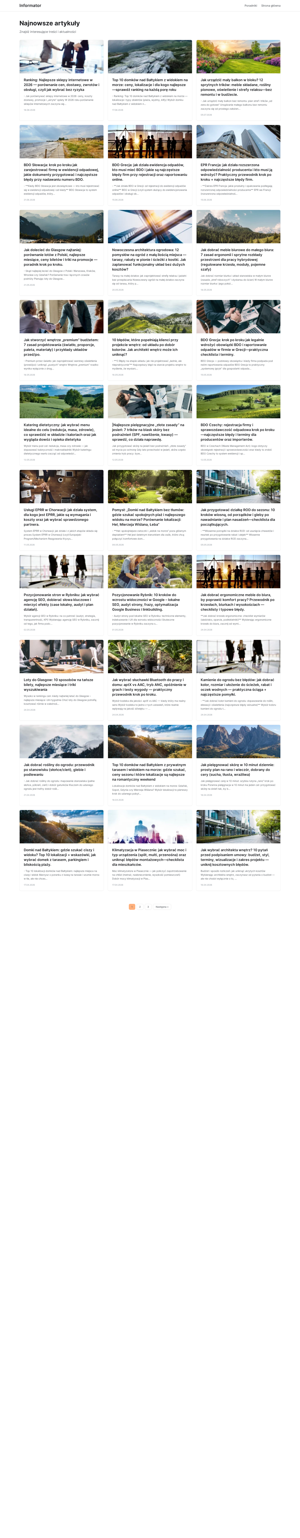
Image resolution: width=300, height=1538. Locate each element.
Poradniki (251, 5)
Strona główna (271, 5)
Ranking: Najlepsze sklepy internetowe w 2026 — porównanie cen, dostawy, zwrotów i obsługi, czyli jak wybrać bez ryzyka (61, 85)
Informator (30, 5)
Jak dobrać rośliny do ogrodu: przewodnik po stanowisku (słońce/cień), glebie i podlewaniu (59, 770)
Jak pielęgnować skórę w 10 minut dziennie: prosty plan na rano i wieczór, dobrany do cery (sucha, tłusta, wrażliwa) (237, 770)
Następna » (162, 906)
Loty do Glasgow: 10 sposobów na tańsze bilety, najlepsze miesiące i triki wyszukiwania (58, 685)
